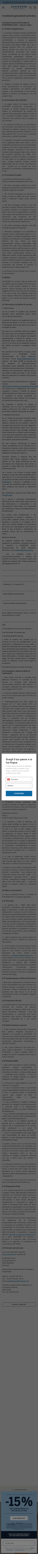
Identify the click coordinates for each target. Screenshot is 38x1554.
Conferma (19, 793)
